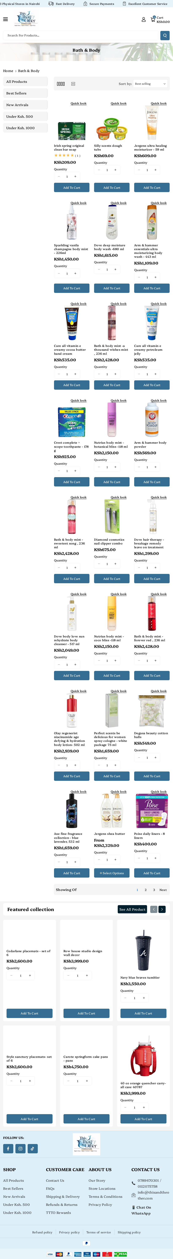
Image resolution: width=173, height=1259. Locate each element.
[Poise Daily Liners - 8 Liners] (152, 807)
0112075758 (148, 1186)
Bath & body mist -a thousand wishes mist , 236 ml (111, 349)
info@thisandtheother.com (153, 1195)
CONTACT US (145, 1169)
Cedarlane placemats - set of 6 (28, 953)
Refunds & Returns (62, 1204)
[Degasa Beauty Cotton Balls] (152, 706)
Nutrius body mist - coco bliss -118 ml (109, 638)
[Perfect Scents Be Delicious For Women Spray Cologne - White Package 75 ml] (112, 706)
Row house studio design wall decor (83, 953)
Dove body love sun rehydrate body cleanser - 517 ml (69, 640)
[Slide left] (153, 909)
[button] (7, 19)
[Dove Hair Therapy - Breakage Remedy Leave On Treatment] (152, 513)
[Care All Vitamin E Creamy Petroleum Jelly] (152, 319)
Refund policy (42, 1232)
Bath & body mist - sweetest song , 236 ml (69, 543)
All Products (13, 1180)
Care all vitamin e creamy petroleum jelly (148, 349)
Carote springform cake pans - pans (86, 1058)
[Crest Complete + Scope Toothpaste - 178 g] (72, 416)
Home (8, 70)
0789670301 (148, 1180)
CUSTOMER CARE (65, 1169)
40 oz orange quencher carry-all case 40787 (143, 1085)
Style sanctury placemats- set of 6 (29, 1058)
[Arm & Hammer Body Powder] (152, 416)
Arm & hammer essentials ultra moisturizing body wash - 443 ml (148, 251)
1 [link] (137, 890)
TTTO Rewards (58, 1212)
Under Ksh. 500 (16, 1204)
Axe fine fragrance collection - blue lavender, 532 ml (68, 837)
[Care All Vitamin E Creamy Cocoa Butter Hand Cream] (72, 319)
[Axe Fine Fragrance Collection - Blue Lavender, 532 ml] (72, 807)
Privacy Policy (100, 1204)
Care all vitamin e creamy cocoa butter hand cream (70, 349)
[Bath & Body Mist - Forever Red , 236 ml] (152, 609)
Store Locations (102, 1188)
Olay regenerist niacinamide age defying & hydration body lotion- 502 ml (69, 739)
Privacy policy (69, 1232)
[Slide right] (162, 909)
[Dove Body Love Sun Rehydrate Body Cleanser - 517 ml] (72, 609)
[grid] (60, 83)
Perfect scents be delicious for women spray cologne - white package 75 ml (110, 739)
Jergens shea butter (109, 833)
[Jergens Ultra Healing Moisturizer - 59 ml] (152, 119)
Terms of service (98, 1232)
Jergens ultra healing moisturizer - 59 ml (150, 147)
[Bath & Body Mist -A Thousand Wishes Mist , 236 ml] (112, 319)
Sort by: (125, 83)
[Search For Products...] (165, 35)
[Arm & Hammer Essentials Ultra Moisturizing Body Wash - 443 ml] (152, 218)
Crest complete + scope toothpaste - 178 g (71, 446)
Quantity (60, 169)
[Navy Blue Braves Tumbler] (143, 946)
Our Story (97, 1180)
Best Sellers (13, 1188)
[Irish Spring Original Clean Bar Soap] (72, 119)
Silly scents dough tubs (108, 147)
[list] (73, 83)
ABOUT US (100, 1169)
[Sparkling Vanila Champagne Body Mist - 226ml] (72, 218)
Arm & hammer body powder (150, 444)
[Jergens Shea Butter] (112, 807)
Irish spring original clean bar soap (69, 147)
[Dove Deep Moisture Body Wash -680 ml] (112, 218)
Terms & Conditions (105, 1196)
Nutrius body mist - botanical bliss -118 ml (111, 444)
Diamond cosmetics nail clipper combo (109, 541)
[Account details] (143, 19)
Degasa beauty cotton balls (151, 735)
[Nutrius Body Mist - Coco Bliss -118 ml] (112, 609)
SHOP (9, 1169)
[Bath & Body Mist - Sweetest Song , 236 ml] (72, 513)
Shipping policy (129, 1232)
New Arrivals (14, 1196)
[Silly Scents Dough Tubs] (112, 119)
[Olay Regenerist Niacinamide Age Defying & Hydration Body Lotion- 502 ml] (72, 706)
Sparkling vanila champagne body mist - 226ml (71, 249)
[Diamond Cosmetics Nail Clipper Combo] (112, 513)
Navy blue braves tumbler (140, 977)
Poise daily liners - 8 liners (149, 835)
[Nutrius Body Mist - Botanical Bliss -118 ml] (112, 416)
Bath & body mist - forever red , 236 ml (149, 638)
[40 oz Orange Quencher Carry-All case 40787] (143, 1051)
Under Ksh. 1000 (17, 1212)
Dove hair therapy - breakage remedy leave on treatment (149, 543)
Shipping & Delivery (63, 1196)
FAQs (50, 1188)
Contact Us (55, 1180)
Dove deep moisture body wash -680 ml (109, 247)
